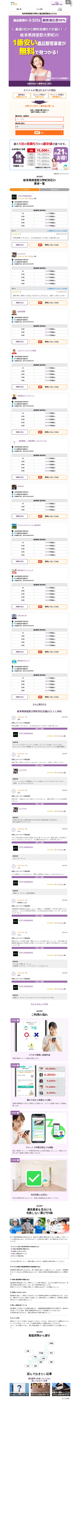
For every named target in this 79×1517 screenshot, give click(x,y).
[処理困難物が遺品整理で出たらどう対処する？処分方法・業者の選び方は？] (19, 1389)
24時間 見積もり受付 (57, 4)
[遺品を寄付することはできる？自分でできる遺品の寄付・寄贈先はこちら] (40, 1389)
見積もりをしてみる (49, 245)
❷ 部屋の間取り (20, 123)
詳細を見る (20, 245)
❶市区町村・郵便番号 (22, 116)
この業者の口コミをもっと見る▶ (57, 230)
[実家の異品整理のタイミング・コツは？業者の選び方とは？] (61, 1389)
